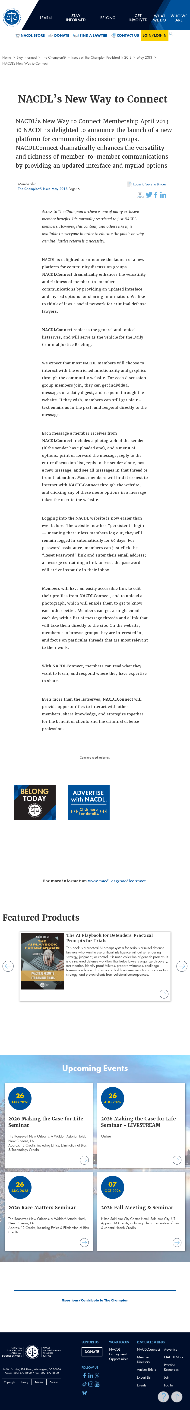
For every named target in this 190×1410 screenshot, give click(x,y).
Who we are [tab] (179, 18)
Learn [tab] (46, 19)
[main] (95, 666)
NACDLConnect (148, 1349)
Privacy (24, 1382)
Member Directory (143, 1359)
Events (141, 1385)
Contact (54, 1382)
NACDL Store (33, 35)
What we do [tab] (159, 18)
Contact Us (128, 35)
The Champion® (54, 57)
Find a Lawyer (93, 35)
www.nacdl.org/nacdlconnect (117, 881)
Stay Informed (27, 57)
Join (167, 1377)
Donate (61, 35)
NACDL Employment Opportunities (118, 1354)
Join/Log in (155, 35)
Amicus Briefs (146, 1369)
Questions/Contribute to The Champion (95, 1300)
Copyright (9, 1382)
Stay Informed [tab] (75, 19)
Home (6, 57)
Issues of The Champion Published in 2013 (101, 57)
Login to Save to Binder (149, 184)
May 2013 (144, 57)
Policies (39, 1382)
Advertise (170, 1349)
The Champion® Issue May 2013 (43, 188)
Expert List (144, 1377)
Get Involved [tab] (138, 19)
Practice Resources (171, 1367)
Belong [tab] (107, 19)
